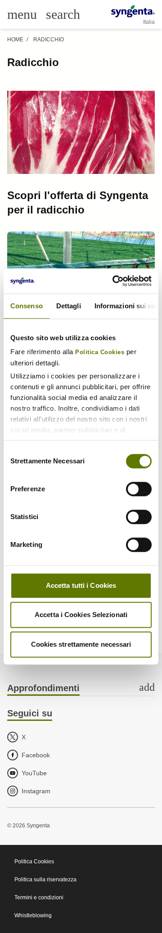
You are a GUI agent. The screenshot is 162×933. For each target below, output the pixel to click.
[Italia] (133, 11)
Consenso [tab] (26, 306)
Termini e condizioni (38, 897)
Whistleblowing (33, 915)
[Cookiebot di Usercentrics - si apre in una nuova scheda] (114, 281)
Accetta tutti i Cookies (81, 585)
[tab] (81, 689)
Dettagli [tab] (68, 306)
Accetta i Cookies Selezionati (81, 614)
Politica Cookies (99, 352)
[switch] (139, 489)
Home (15, 39)
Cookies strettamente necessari (81, 644)
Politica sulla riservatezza (45, 879)
